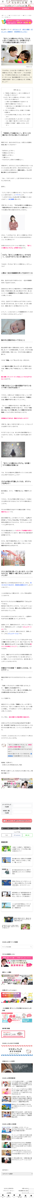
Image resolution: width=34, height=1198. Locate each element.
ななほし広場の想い (9, 1188)
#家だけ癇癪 (25, 29)
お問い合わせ (25, 1188)
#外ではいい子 (17, 29)
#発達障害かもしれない (20, 32)
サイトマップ (25, 1193)
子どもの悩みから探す (25, 828)
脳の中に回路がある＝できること (14, 104)
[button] (31, 947)
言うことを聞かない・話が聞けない (10, 828)
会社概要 (9, 1193)
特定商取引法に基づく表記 (25, 1190)
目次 (15, 90)
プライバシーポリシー (8, 1190)
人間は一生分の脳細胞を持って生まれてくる (17, 101)
